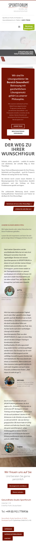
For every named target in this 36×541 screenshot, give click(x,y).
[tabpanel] (18, 48)
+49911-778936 (25, 20)
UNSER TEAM (18, 126)
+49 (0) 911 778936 (17, 511)
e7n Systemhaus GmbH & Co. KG (20, 520)
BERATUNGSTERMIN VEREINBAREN (18, 132)
